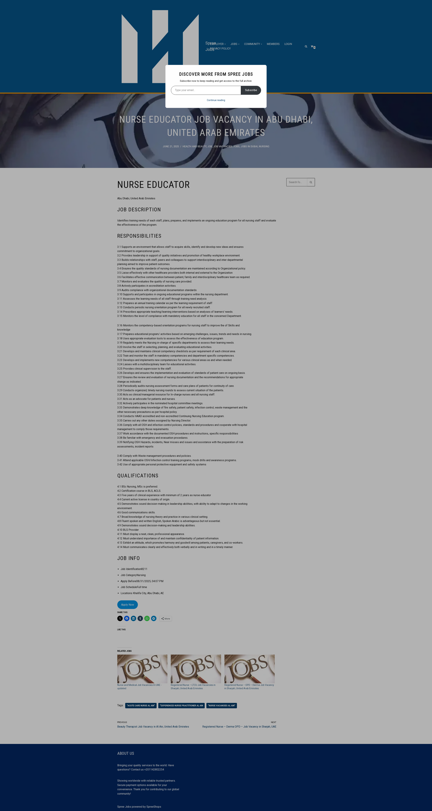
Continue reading (216, 100)
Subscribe (251, 90)
